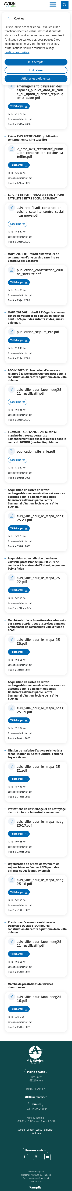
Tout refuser (36, 70)
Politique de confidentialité (36, 1178)
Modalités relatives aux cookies (36, 1175)
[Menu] (52, 4)
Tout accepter (36, 62)
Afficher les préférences (36, 78)
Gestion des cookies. (17, 52)
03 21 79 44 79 (38, 1088)
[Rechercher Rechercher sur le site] (65, 5)
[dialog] (36, 48)
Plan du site (36, 1181)
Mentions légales (36, 1171)
